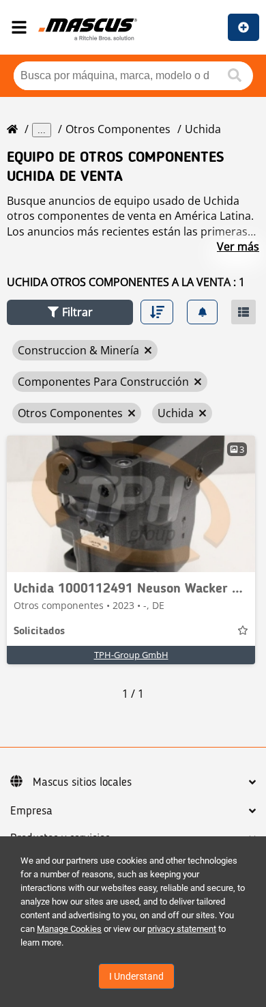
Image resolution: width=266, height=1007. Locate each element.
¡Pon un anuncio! (243, 27)
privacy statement (181, 929)
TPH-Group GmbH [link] (131, 655)
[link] (131, 504)
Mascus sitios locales (82, 782)
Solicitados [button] (39, 631)
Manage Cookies (69, 929)
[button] (70, 312)
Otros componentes (118, 129)
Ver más (238, 246)
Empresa (31, 811)
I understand (136, 976)
